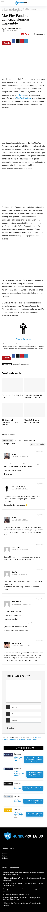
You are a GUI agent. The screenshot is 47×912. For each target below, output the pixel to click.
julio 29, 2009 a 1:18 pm (19, 574)
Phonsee (17, 796)
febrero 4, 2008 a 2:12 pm (20, 550)
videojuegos (25, 364)
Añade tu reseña (37, 444)
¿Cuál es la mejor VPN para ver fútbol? (16, 894)
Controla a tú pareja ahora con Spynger (34, 814)
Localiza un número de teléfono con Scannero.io (35, 774)
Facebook (5, 854)
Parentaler (17, 754)
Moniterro (17, 783)
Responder (39, 451)
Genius (21, 95)
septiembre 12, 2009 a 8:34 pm (21, 604)
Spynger (17, 809)
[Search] (43, 3)
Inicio (3, 9)
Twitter (4, 856)
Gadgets (16, 364)
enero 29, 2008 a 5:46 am (20, 489)
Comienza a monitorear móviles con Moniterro (32, 788)
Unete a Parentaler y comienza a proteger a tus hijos (34, 759)
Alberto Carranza (14, 28)
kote (14, 454)
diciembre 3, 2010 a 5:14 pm (21, 645)
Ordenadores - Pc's (14, 9)
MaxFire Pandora (23, 98)
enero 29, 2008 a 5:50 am (20, 520)
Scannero (17, 769)
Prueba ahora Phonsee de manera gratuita (33, 801)
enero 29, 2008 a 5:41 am (20, 456)
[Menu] (2, 3)
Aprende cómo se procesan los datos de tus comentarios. (21, 739)
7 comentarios (39, 34)
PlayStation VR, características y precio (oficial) (10, 422)
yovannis (16, 602)
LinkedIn (5, 858)
